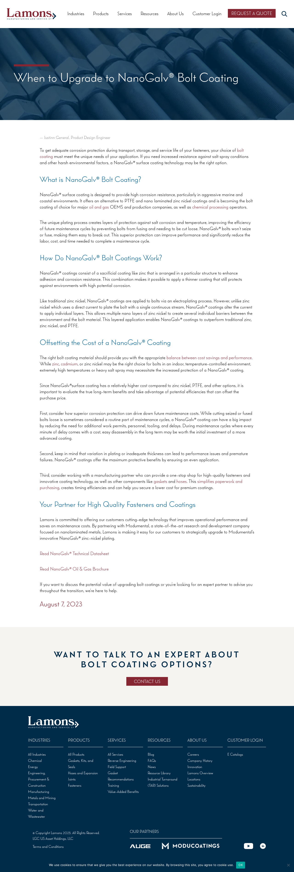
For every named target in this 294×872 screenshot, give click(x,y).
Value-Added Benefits (123, 791)
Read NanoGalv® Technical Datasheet (74, 553)
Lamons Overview (200, 773)
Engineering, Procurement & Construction (38, 779)
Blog (151, 754)
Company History (199, 760)
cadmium (69, 364)
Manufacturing (38, 791)
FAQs (152, 760)
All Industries (37, 754)
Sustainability (196, 785)
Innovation (194, 766)
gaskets (160, 481)
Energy (33, 766)
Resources (149, 13)
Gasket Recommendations (121, 776)
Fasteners (74, 785)
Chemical (35, 760)
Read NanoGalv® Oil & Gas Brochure (74, 569)
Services (124, 13)
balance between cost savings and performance (209, 357)
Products (101, 13)
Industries (75, 13)
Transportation (38, 804)
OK (240, 865)
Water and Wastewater (36, 813)
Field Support (117, 766)
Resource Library (159, 773)
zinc (55, 364)
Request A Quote (251, 13)
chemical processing (210, 207)
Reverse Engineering (122, 760)
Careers (193, 754)
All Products (76, 754)
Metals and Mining (42, 797)
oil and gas (99, 207)
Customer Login (206, 13)
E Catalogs (235, 754)
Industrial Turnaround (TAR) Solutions (162, 782)
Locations (193, 779)
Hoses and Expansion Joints (83, 776)
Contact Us (147, 681)
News (152, 766)
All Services (115, 754)
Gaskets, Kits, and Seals (80, 763)
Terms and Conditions (48, 846)
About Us (175, 13)
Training (113, 785)
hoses (181, 481)
